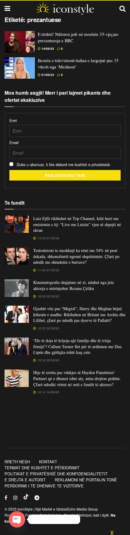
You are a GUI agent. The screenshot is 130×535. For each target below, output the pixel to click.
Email (14, 142)
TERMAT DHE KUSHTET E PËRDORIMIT (42, 467)
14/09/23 (47, 48)
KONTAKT (48, 461)
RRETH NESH (17, 461)
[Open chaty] (17, 519)
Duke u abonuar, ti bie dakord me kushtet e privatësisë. (63, 164)
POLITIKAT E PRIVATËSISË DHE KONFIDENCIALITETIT (56, 474)
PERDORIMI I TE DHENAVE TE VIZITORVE (44, 486)
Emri (13, 120)
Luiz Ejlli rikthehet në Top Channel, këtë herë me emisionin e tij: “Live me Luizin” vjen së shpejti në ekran (77, 224)
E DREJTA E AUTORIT (25, 480)
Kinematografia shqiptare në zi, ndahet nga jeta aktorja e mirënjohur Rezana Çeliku (73, 285)
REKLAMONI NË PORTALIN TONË (86, 480)
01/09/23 (47, 75)
